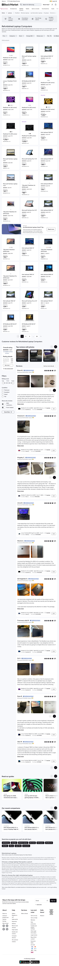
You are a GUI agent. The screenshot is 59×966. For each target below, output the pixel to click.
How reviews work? (9, 368)
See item (48, 408)
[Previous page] (18, 336)
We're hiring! (5, 923)
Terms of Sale (34, 917)
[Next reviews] (55, 767)
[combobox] (5, 36)
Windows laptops (25, 13)
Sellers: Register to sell (14, 915)
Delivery (14, 923)
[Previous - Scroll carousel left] (51, 346)
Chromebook (53, 13)
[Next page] (40, 336)
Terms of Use (34, 915)
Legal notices (34, 935)
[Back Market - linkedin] (7, 926)
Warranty (33, 920)
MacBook (17, 13)
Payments (14, 921)
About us (4, 913)
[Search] (21, 4)
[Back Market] (10, 5)
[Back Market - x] (7, 929)
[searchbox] (32, 4)
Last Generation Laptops (36, 13)
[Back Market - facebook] (3, 929)
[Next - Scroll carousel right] (55, 346)
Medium (42, 915)
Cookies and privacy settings (34, 927)
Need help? (46, 4)
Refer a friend (24, 913)
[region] (36, 356)
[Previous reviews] (51, 767)
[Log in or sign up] (52, 4)
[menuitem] (13, 8)
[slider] (3, 383)
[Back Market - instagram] (3, 926)
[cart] (55, 4)
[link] (51, 229)
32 (37, 336)
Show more (20, 404)
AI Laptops (46, 13)
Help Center (15, 929)
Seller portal (15, 919)
